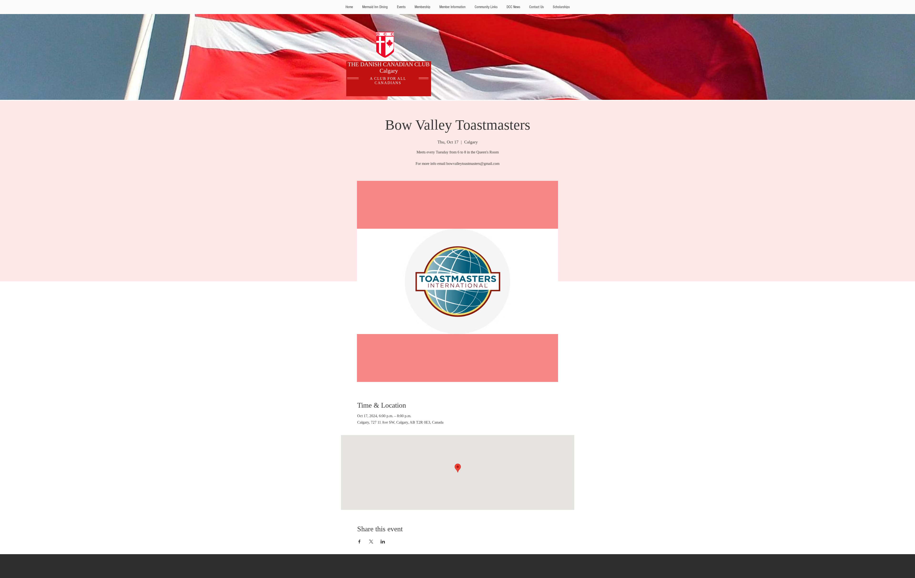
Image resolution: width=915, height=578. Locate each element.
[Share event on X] (371, 541)
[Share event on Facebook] (359, 541)
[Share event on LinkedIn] (383, 541)
